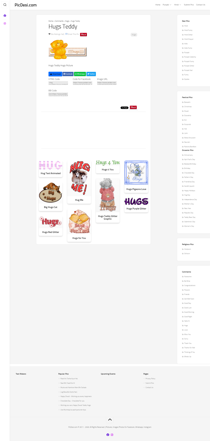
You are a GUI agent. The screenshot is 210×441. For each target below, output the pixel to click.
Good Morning (189, 312)
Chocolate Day (189, 173)
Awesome (187, 277)
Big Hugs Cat (50, 207)
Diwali (186, 111)
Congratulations (189, 285)
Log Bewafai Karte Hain (69, 392)
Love (186, 330)
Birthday (187, 168)
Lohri (186, 133)
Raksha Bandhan (190, 147)
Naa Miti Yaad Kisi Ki (68, 383)
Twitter (92, 74)
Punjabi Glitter (189, 66)
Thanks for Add (189, 348)
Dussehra (187, 115)
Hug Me (79, 200)
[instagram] (4, 23)
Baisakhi (187, 102)
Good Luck (188, 308)
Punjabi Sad (188, 70)
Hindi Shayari (188, 39)
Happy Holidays (189, 191)
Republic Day (188, 213)
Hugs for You (79, 238)
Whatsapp (81, 74)
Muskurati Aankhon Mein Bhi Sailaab (73, 387)
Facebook (68, 74)
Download (56, 74)
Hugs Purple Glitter (136, 208)
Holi (185, 129)
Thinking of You (189, 352)
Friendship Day (189, 182)
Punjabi (166, 5)
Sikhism (187, 254)
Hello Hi (187, 321)
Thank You (187, 343)
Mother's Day (189, 204)
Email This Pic (73, 34)
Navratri (187, 142)
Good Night (188, 317)
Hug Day (187, 195)
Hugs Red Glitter (50, 232)
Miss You (187, 334)
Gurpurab (187, 124)
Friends (186, 294)
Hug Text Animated (51, 173)
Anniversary (188, 155)
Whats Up (187, 357)
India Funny (188, 48)
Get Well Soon (189, 299)
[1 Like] (49, 34)
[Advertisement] (93, 130)
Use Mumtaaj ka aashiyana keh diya (73, 410)
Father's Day (188, 177)
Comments (59, 21)
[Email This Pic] (66, 34)
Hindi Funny (188, 30)
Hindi (176, 5)
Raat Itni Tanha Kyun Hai (69, 379)
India (186, 44)
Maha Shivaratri (190, 138)
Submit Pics (189, 5)
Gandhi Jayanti (189, 186)
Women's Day (189, 226)
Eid (185, 120)
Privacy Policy (150, 379)
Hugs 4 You (108, 169)
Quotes (186, 79)
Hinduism (187, 249)
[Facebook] (4, 15)
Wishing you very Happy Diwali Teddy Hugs (76, 405)
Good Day (187, 303)
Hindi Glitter (188, 35)
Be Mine (187, 281)
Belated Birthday (190, 164)
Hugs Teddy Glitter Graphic (107, 217)
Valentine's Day (189, 222)
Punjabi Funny (189, 61)
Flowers (187, 290)
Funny (186, 75)
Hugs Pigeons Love (136, 189)
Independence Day (190, 199)
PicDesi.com (26, 5)
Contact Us (200, 5)
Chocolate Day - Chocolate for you (72, 401)
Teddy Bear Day (189, 217)
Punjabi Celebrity (190, 57)
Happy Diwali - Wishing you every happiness (76, 396)
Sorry (186, 339)
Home (157, 5)
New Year (187, 208)
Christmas (188, 107)
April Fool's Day (189, 159)
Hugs (67, 21)
